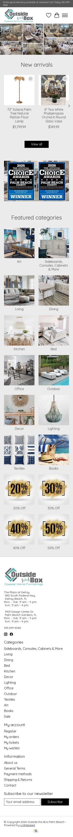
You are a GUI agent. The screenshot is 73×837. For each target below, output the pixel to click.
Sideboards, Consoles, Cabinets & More (53, 265)
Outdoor (53, 389)
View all (36, 144)
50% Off (53, 548)
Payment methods (18, 774)
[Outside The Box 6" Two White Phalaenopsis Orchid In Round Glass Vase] (54, 90)
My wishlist (12, 748)
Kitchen (19, 349)
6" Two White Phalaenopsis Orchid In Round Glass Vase (54, 115)
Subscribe (55, 802)
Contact (10, 785)
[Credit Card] (35, 831)
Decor (19, 429)
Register (10, 731)
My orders (11, 737)
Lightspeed (27, 825)
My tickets (11, 742)
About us (10, 763)
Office (19, 389)
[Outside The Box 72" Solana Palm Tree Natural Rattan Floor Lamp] (19, 90)
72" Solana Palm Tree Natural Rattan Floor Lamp (19, 115)
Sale (7, 716)
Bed (54, 349)
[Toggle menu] (65, 15)
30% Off (54, 508)
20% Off (19, 508)
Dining (53, 309)
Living (19, 309)
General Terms (14, 768)
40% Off (19, 548)
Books (53, 468)
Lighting (54, 429)
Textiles (19, 468)
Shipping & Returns (18, 780)
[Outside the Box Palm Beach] (19, 15)
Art (19, 262)
